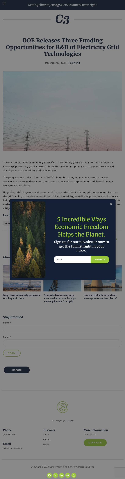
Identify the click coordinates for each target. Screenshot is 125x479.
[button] (110, 203)
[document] (62, 239)
